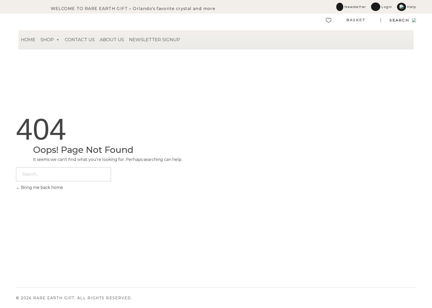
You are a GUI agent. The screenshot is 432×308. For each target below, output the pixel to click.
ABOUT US (112, 39)
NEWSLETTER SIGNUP (154, 39)
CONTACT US (80, 39)
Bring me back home (41, 187)
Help (411, 7)
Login (387, 7)
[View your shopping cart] (369, 21)
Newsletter (355, 7)
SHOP (47, 39)
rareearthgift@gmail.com (281, 240)
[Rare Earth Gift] (60, 20)
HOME (28, 39)
